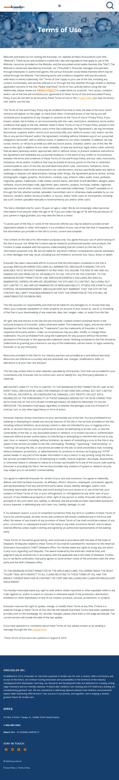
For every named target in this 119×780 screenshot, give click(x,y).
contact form (39, 629)
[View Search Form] (110, 5)
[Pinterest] (25, 749)
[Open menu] (59, 5)
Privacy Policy (84, 98)
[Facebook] (6, 749)
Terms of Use (24, 767)
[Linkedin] (12, 749)
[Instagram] (18, 749)
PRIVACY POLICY (46, 90)
